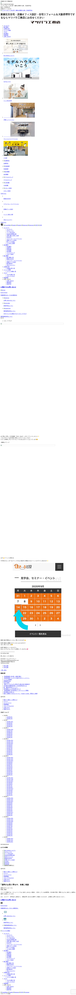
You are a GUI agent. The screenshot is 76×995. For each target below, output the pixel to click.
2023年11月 (10, 742)
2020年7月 (9, 806)
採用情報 (6, 35)
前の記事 (6, 665)
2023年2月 (9, 754)
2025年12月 (10, 721)
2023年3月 (9, 753)
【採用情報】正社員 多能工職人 (12, 676)
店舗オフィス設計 (11, 262)
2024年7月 (9, 731)
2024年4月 (9, 735)
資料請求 (9, 282)
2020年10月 (10, 801)
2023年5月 (9, 751)
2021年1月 (9, 795)
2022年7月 (9, 765)
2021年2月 (9, 793)
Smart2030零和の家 (11, 234)
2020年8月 (9, 804)
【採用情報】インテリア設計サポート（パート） (17, 678)
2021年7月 (9, 785)
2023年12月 (10, 740)
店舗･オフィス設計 (12, 240)
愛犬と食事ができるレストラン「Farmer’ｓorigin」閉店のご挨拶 (20, 693)
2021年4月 (9, 790)
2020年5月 (9, 809)
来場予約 (9, 284)
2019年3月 (9, 832)
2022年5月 (9, 768)
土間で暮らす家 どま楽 (13, 235)
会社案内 (6, 33)
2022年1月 (9, 774)
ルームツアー (7, 703)
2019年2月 (9, 834)
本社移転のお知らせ (9, 692)
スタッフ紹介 (10, 254)
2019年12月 (10, 818)
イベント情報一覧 (11, 271)
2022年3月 (9, 771)
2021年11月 (10, 779)
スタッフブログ (11, 276)
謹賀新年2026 (7, 681)
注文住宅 (9, 237)
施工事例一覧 (10, 257)
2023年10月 (10, 743)
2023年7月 (9, 748)
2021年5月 (10, 788)
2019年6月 (9, 827)
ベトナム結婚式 (8, 679)
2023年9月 (9, 745)
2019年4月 (9, 830)
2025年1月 (9, 726)
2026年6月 (9, 717)
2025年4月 (9, 724)
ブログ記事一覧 (11, 274)
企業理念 (9, 248)
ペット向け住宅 (11, 232)
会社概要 (9, 251)
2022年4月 (9, 770)
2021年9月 (9, 782)
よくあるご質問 (11, 243)
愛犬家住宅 (9, 263)
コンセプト (7, 25)
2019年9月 (9, 823)
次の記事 (6, 667)
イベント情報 (7, 30)
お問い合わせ (7, 36)
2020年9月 (9, 802)
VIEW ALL (3, 193)
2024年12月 (10, 729)
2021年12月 (10, 777)
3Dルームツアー (11, 265)
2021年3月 (9, 791)
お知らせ (7, 707)
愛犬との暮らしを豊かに (10, 699)
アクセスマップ (11, 252)
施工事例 (6, 27)
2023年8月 (9, 746)
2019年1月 (9, 835)
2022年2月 (9, 773)
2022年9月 (9, 762)
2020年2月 (9, 813)
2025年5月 (9, 723)
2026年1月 (9, 718)
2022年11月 (10, 759)
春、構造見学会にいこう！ (11, 687)
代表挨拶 (9, 249)
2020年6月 (9, 807)
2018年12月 (10, 838)
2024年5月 (9, 734)
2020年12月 (10, 798)
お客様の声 (7, 28)
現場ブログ (7, 709)
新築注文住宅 (10, 259)
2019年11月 (10, 820)
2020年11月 (10, 799)
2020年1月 (9, 815)
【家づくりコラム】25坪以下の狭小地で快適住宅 (17, 684)
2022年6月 (9, 767)
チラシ (6, 701)
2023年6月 (9, 749)
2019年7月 (9, 826)
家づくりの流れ (11, 241)
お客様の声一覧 (11, 268)
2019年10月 (10, 821)
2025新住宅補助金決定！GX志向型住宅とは (15, 685)
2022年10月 (10, 760)
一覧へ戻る (4, 670)
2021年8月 (9, 784)
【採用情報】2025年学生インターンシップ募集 (16, 690)
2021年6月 (9, 787)
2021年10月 (10, 781)
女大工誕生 (7, 682)
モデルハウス (10, 231)
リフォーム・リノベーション (14, 238)
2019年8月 (9, 824)
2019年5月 (9, 829)
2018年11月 (10, 840)
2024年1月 (9, 737)
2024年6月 (9, 732)
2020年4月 (9, 810)
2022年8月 (9, 763)
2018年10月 (10, 841)
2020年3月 (10, 812)
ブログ (5, 32)
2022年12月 (10, 757)
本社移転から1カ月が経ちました (12, 689)
